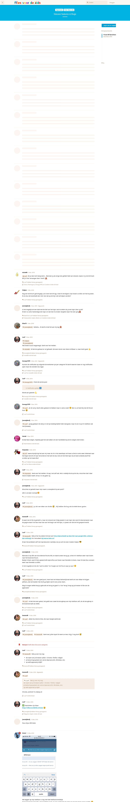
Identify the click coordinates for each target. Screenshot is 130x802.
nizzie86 (27, 308)
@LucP (25, 335)
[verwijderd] (71, 25)
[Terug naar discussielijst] (2, 2)
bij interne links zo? (47, 598)
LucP (26, 82)
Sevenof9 (73, 27)
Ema (25, 269)
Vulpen (26, 146)
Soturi (70, 29)
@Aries (55, 22)
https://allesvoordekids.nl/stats (32, 767)
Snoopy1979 (28, 442)
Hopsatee (27, 533)
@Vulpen (82, 20)
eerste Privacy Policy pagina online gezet (49, 322)
